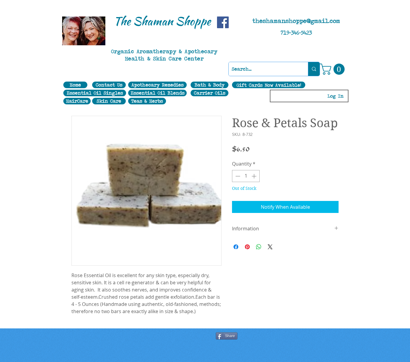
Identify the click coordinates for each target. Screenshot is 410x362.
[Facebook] (223, 22)
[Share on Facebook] (236, 246)
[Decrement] (237, 176)
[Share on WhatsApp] (258, 246)
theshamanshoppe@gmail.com (296, 21)
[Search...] (314, 69)
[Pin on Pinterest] (247, 246)
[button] (333, 69)
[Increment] (254, 176)
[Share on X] (270, 246)
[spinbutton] (245, 176)
